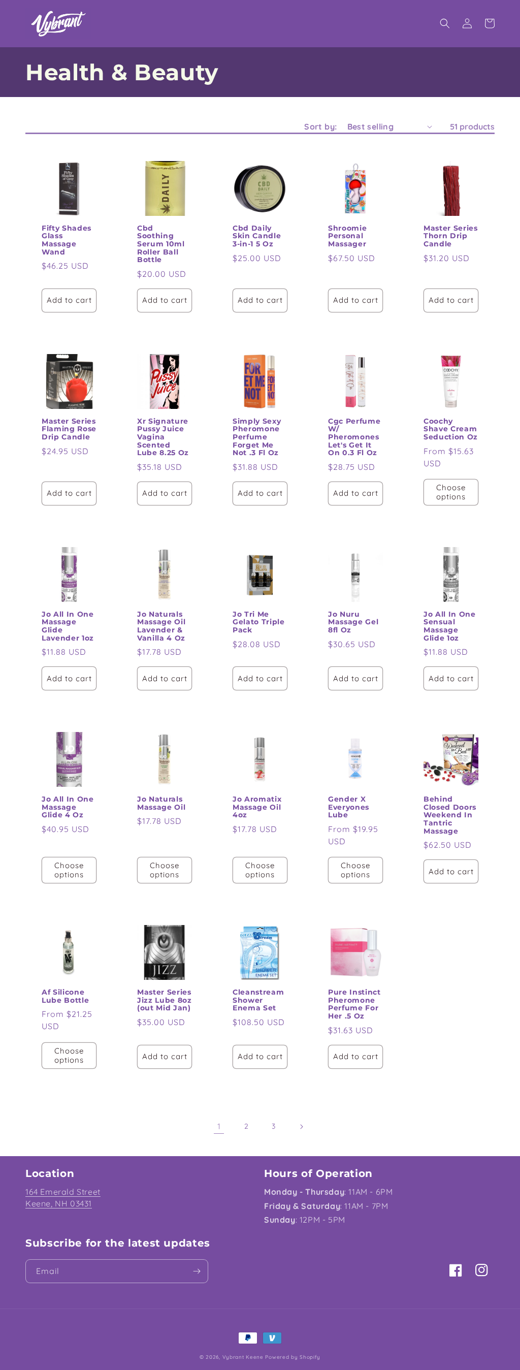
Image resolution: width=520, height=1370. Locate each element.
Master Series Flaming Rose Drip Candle (69, 429)
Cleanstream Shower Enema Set (258, 1000)
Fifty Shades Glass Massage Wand (66, 240)
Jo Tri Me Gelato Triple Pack (259, 622)
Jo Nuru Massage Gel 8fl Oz (353, 622)
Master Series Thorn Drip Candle (451, 236)
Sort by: (320, 126)
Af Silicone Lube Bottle (65, 996)
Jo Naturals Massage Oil (161, 803)
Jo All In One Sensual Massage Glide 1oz (450, 626)
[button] (445, 23)
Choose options (451, 492)
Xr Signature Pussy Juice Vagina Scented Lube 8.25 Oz (163, 437)
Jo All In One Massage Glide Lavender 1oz (68, 626)
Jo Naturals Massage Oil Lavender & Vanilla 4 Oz (161, 626)
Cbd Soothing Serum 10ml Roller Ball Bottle (161, 244)
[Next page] (301, 1127)
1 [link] (219, 1126)
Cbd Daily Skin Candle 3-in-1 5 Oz (257, 236)
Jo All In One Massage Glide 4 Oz (68, 807)
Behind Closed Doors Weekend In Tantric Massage (450, 815)
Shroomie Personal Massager (347, 236)
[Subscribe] (196, 1271)
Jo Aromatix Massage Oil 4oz (257, 807)
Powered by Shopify (292, 1357)
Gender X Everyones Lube (348, 807)
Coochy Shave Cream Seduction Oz (451, 429)
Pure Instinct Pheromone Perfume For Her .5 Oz (354, 1004)
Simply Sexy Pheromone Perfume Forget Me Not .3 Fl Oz (257, 437)
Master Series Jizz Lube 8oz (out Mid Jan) (164, 1000)
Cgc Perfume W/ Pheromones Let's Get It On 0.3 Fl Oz (354, 437)
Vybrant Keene (243, 1357)
